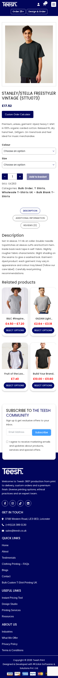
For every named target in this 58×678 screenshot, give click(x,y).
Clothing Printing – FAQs (15, 564)
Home (5, 545)
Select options (15, 330)
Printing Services (11, 610)
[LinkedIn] (28, 503)
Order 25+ (18, 11)
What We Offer (10, 638)
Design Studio (9, 604)
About (5, 551)
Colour (6, 144)
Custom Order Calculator (17, 114)
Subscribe (41, 432)
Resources (8, 616)
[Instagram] (13, 503)
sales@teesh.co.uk (16, 530)
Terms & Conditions (12, 650)
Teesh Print (39, 660)
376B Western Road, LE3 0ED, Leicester (27, 519)
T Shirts (39, 188)
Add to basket (38, 176)
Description (30, 210)
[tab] (30, 211)
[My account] (38, 4)
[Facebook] (5, 503)
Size (4, 158)
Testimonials (9, 557)
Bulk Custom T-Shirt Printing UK (19, 582)
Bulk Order (25, 188)
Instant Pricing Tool (12, 597)
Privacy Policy (9, 644)
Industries (7, 631)
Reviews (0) (30, 225)
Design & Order (37, 11)
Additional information (30, 218)
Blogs (5, 570)
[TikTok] (20, 503)
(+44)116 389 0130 (16, 524)
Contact (6, 576)
